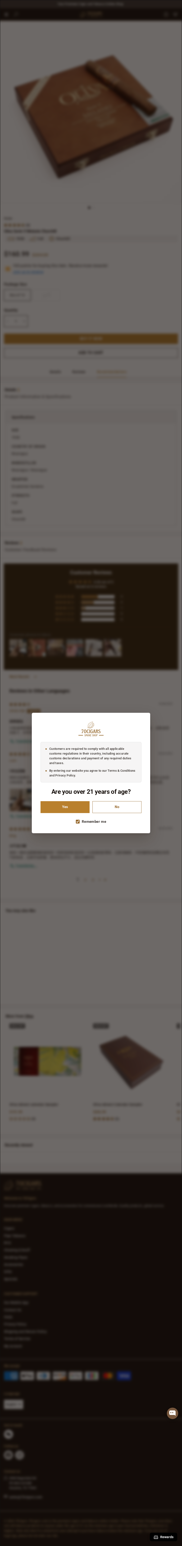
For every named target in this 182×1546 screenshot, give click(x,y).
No (117, 807)
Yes (65, 807)
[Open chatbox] (172, 1413)
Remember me (94, 821)
